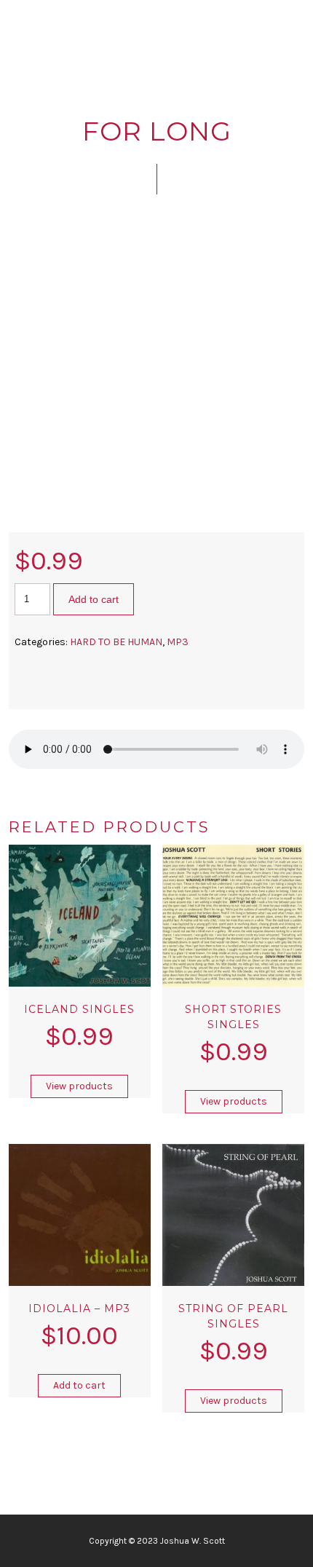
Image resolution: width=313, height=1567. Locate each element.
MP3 (178, 642)
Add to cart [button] (79, 1385)
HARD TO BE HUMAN (116, 642)
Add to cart (93, 599)
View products (79, 1086)
